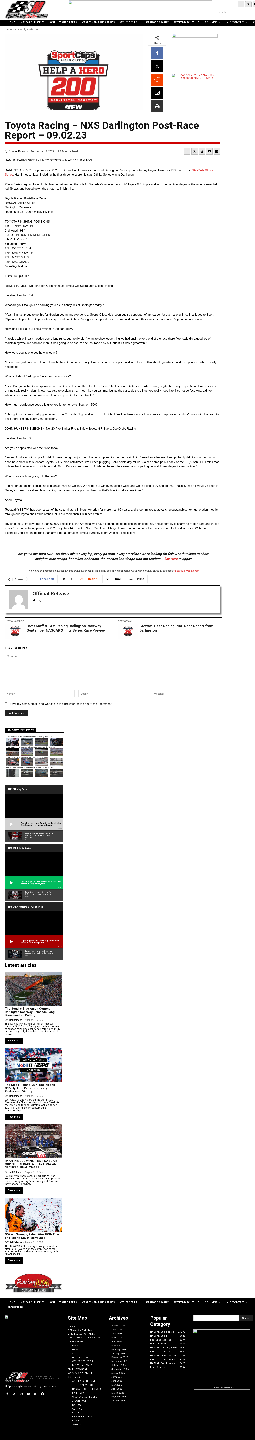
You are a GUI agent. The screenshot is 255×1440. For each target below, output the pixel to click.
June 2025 (116, 1380)
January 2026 (118, 1353)
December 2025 (119, 1357)
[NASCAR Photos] (217, 151)
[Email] (157, 93)
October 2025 (118, 1365)
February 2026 (119, 1349)
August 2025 (118, 1373)
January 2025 (118, 1400)
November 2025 (119, 1361)
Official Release (18, 151)
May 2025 (116, 1384)
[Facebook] (241, 4)
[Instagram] (202, 151)
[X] (157, 66)
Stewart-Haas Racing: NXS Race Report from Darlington (176, 628)
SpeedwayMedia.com (187, 570)
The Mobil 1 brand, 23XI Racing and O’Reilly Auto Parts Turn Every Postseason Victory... (30, 1088)
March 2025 (117, 1392)
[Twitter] (248, 4)
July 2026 (116, 1329)
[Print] (157, 106)
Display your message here (223, 1387)
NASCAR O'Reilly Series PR (22, 29)
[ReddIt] (157, 80)
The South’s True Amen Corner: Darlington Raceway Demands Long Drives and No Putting (30, 1012)
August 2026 (118, 1325)
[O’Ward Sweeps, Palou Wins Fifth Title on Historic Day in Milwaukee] (33, 1215)
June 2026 (116, 1333)
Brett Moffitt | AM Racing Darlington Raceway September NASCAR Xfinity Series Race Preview (66, 628)
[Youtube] (209, 151)
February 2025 (119, 1396)
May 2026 (116, 1337)
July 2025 (116, 1376)
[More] (153, 579)
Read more (14, 1040)
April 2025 (116, 1388)
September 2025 (120, 1369)
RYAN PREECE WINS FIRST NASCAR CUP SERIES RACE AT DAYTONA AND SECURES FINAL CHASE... (31, 1164)
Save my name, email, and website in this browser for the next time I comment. (61, 703)
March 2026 (117, 1345)
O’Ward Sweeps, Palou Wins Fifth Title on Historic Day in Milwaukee (32, 1236)
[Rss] (35, 1393)
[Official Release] (18, 599)
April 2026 (116, 1341)
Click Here (170, 559)
